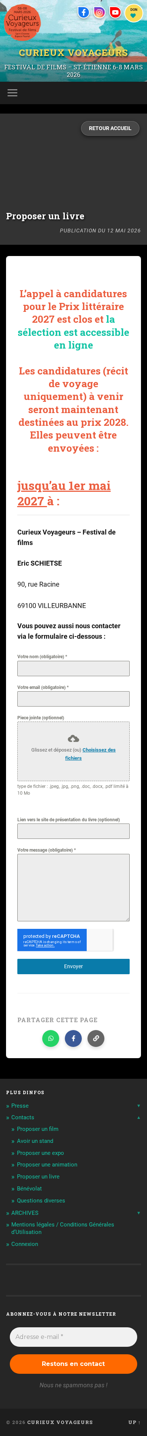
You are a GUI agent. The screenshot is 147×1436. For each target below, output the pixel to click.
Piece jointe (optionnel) (40, 717)
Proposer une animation (47, 1164)
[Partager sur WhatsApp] (50, 1038)
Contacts (22, 1117)
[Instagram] (99, 12)
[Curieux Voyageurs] (22, 22)
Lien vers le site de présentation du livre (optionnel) (68, 819)
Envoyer (73, 966)
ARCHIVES (24, 1213)
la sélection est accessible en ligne (73, 331)
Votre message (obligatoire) (46, 850)
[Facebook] (84, 12)
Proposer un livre (38, 1176)
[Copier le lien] (95, 1038)
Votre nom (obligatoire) (42, 656)
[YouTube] (115, 12)
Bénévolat (29, 1188)
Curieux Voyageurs (73, 52)
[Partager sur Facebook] (73, 1038)
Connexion (24, 1244)
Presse (20, 1105)
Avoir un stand (35, 1141)
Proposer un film (37, 1129)
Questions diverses (41, 1200)
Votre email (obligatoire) (43, 687)
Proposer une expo (40, 1153)
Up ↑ (134, 1422)
